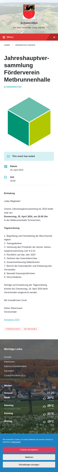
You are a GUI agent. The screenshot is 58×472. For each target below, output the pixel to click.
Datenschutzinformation (15, 366)
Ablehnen (29, 457)
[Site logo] (29, 18)
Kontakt (7, 357)
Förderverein (13, 329)
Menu (10, 37)
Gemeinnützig (14, 87)
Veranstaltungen (25, 45)
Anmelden (9, 371)
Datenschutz (16, 442)
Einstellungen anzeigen (29, 464)
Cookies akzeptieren (29, 450)
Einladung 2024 (11, 319)
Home (7, 45)
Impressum (9, 362)
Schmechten (29, 23)
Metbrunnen (30, 329)
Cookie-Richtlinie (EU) (15, 375)
